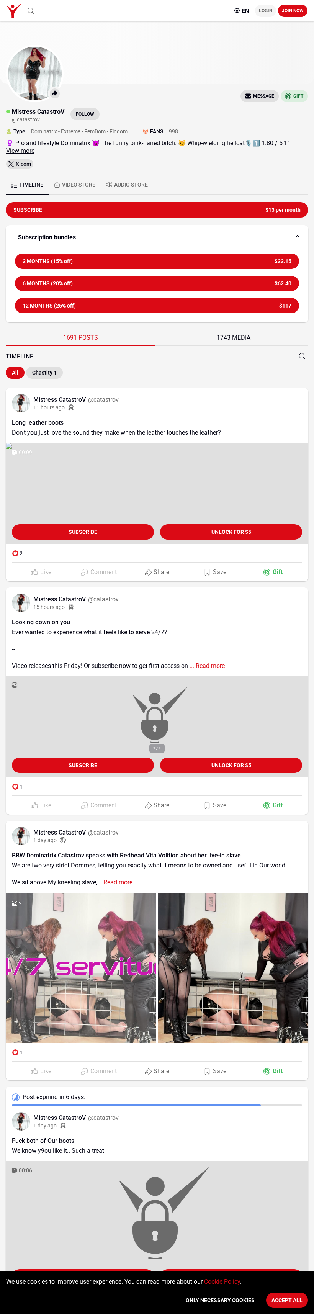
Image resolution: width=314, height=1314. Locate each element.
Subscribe (83, 532)
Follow (85, 114)
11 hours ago (49, 407)
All (15, 373)
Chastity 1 (44, 373)
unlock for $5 (231, 532)
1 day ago (45, 840)
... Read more (206, 665)
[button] (157, 237)
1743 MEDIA (233, 337)
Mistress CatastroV (60, 399)
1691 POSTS (80, 337)
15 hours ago (49, 607)
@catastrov (103, 399)
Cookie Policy (222, 1281)
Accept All (287, 1300)
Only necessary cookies (220, 1300)
